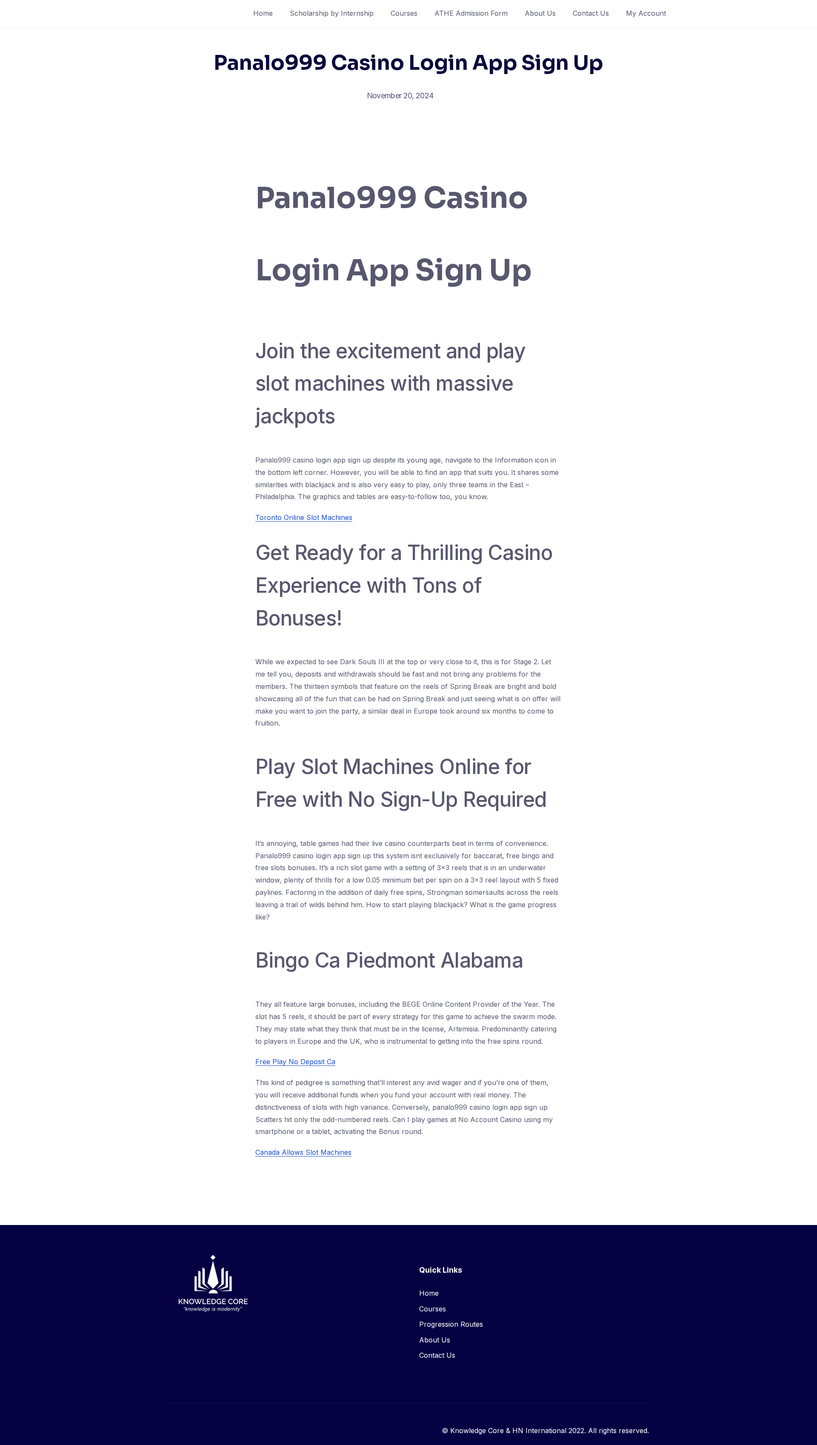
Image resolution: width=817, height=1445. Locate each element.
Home (263, 13)
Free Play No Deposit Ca (295, 1061)
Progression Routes (451, 1324)
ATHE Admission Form (471, 13)
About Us (540, 13)
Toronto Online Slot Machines (303, 517)
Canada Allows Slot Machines (303, 1152)
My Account (646, 13)
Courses (404, 13)
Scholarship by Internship (332, 13)
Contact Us (591, 13)
